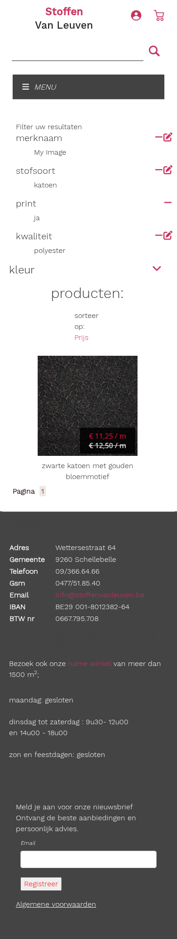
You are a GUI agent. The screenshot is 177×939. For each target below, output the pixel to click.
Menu (44, 86)
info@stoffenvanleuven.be (99, 595)
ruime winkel (89, 663)
